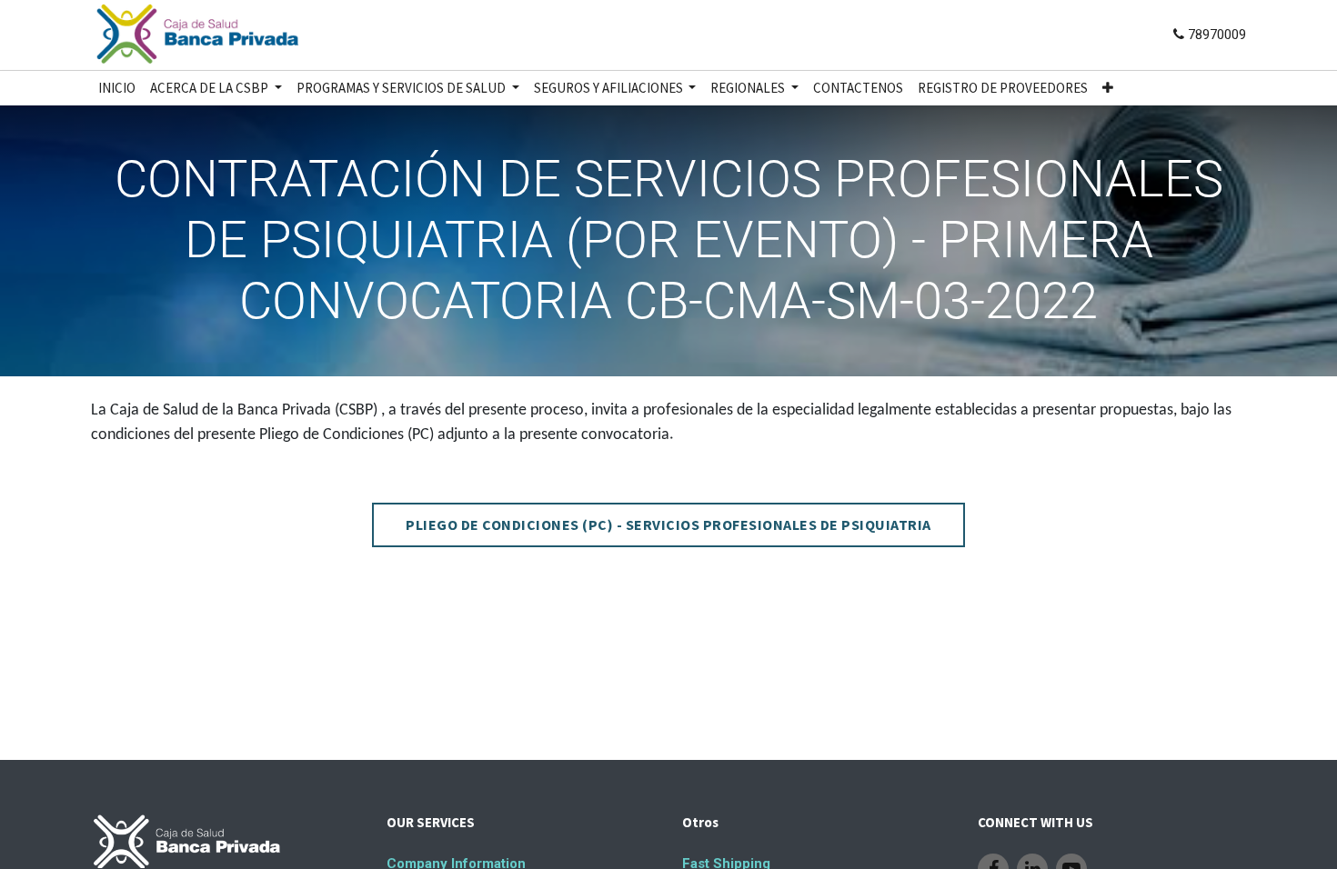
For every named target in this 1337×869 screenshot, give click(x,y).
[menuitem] (117, 88)
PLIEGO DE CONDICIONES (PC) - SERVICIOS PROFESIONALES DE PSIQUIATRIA (668, 524)
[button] (1108, 88)
